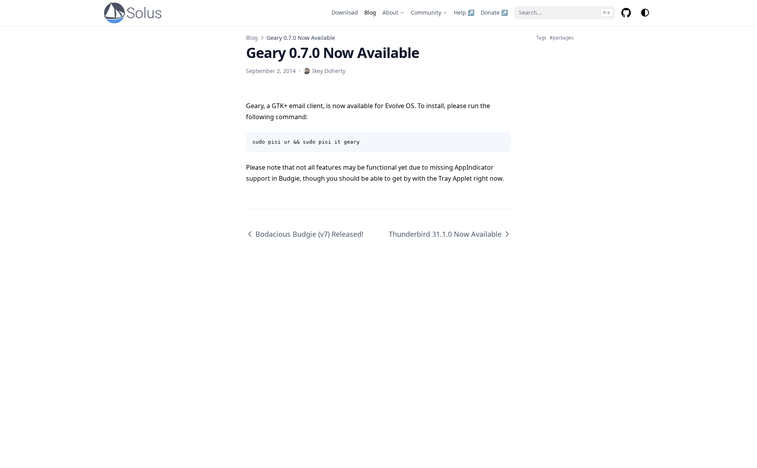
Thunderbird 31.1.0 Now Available (445, 234)
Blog (252, 37)
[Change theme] (645, 13)
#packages (562, 38)
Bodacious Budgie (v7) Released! (309, 234)
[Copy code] (501, 142)
